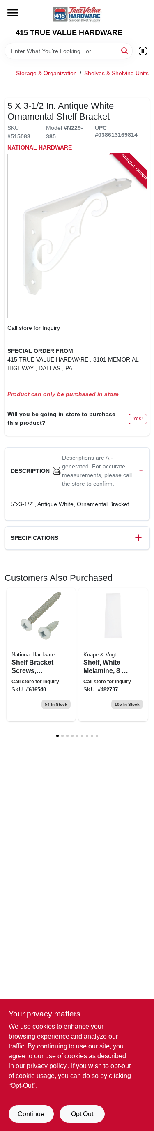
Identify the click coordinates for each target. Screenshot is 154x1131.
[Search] (125, 50)
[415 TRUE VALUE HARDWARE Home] (77, 14)
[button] (77, 471)
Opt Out (82, 1113)
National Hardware (39, 147)
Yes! (138, 419)
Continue (31, 1113)
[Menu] (12, 12)
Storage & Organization (46, 73)
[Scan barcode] (143, 51)
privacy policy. (47, 1065)
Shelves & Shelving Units (116, 73)
